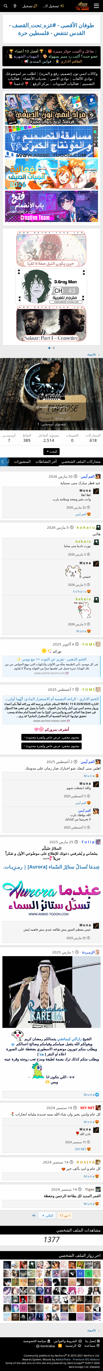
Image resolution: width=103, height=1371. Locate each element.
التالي (49, 1215)
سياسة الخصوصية (34, 1341)
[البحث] (5, 5)
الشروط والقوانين (65, 1341)
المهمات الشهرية (26, 56)
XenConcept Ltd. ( (80, 1367)
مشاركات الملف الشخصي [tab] (81, 461)
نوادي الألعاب (82, 78)
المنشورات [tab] (22, 461)
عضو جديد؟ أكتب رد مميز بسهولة (72, 56)
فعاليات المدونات (65, 83)
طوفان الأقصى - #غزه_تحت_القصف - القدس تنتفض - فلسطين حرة (51, 29)
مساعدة (90, 1345)
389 (26, 440)
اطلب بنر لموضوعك (21, 73)
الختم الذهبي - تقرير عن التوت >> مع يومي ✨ (51, 659)
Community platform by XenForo (62, 1355)
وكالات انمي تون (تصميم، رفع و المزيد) (68, 73)
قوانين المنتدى (40, 61)
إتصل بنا (90, 1341)
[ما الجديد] (15, 5)
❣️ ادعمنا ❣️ (19, 83)
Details (95, 1367)
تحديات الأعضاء (34, 78)
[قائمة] (96, 6)
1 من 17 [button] (65, 1215)
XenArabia (47, 1346)
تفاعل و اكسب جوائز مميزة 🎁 (70, 51)
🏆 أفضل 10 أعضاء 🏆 (26, 51)
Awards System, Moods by (61, 1359)
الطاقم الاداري (71, 61)
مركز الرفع (40, 83)
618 (93, 440)
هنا (42, 1053)
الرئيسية (70, 1345)
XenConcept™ (75, 1363)
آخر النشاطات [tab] (46, 461)
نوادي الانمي (59, 78)
